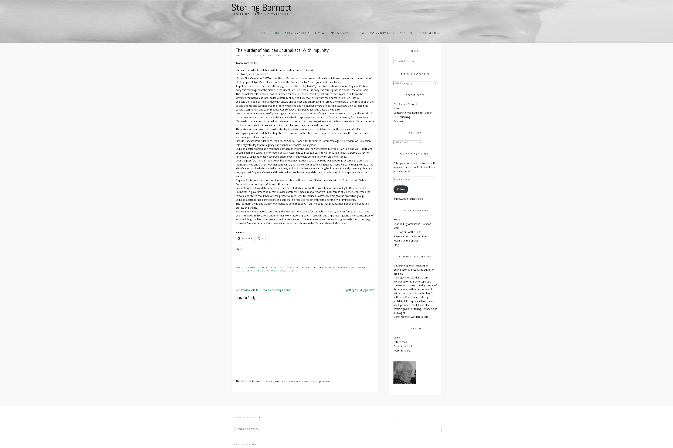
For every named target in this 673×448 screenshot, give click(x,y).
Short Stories (429, 33)
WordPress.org (401, 350)
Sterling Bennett (261, 7)
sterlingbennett (282, 55)
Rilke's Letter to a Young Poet (410, 236)
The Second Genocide (405, 104)
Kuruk (396, 108)
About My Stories (297, 33)
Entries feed (400, 342)
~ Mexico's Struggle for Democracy (269, 267)
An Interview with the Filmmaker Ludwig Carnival (263, 290)
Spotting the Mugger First (359, 290)
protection (243, 270)
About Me (406, 33)
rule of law (277, 270)
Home (262, 33)
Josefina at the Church (406, 240)
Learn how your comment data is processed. (306, 381)
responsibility (259, 270)
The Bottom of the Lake (407, 232)
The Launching (401, 117)
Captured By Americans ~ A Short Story (412, 225)
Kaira (253, 444)
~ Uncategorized (303, 267)
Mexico (366, 267)
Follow (401, 189)
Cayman (398, 121)
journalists (343, 267)
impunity (329, 267)
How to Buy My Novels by (376, 33)
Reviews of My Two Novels (333, 33)
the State (291, 270)
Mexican (356, 267)
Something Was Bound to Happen (412, 112)
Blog (275, 33)
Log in (396, 337)
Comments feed (402, 346)
